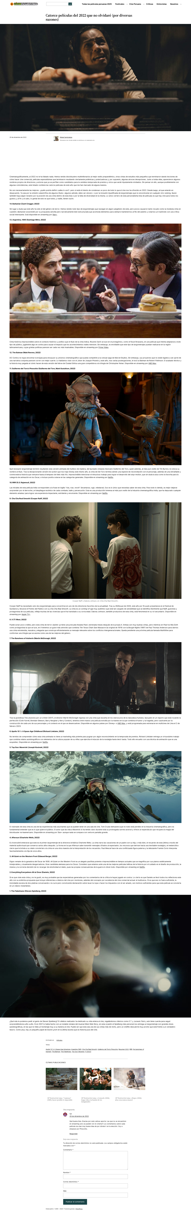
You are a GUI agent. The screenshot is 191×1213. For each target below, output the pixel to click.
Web (64, 1191)
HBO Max (152, 363)
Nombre (67, 1172)
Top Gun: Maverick (78, 1051)
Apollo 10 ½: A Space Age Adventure (58, 1049)
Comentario (68, 1150)
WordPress (79, 1209)
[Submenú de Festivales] (127, 4)
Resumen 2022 (124, 1049)
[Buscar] (70, 4)
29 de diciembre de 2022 (79, 1116)
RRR (131, 1049)
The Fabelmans (66, 1051)
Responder (74, 1134)
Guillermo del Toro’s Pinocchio (108, 1049)
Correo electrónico (71, 1182)
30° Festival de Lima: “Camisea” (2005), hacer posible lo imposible (59, 1099)
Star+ (55, 215)
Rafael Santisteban (66, 137)
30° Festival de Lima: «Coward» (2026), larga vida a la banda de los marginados (95, 1100)
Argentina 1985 (76, 1049)
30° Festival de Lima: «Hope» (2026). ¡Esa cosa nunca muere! (128, 1099)
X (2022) (88, 1051)
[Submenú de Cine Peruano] (143, 4)
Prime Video (103, 347)
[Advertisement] (95, 159)
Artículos (59, 1040)
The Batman (56, 1051)
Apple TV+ (26, 614)
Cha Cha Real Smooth (89, 1049)
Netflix (110, 477)
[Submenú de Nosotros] (180, 4)
